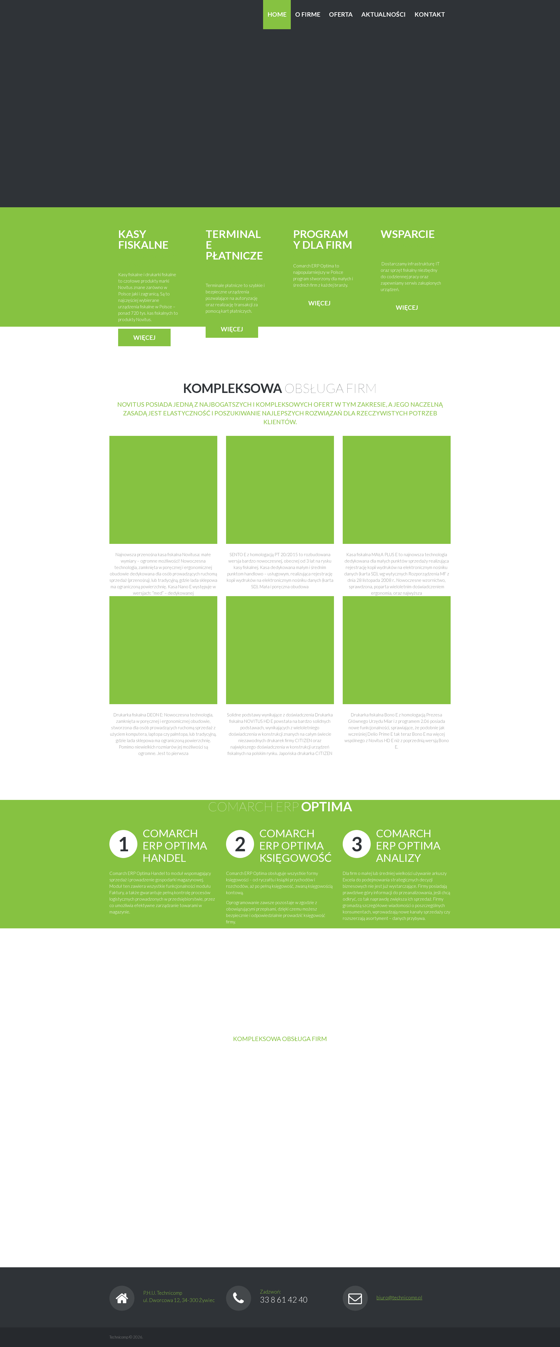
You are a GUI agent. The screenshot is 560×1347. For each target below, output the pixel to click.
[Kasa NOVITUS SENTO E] (280, 489)
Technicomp (118, 1337)
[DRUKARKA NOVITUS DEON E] (163, 649)
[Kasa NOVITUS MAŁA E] (397, 489)
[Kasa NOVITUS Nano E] (163, 489)
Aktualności (383, 14)
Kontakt (429, 14)
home (276, 14)
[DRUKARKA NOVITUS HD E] (280, 649)
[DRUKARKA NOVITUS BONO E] (397, 649)
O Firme (307, 14)
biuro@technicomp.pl (399, 1297)
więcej (144, 337)
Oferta (341, 14)
